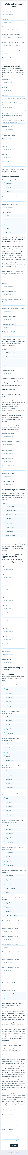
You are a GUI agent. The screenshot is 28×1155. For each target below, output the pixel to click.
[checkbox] (14, 183)
